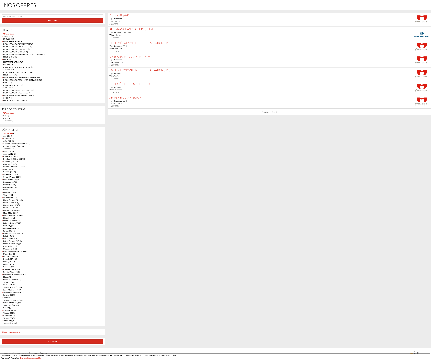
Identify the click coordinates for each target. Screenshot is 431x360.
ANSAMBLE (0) (9, 70)
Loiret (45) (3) (8, 236)
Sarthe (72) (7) (8, 282)
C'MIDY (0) (7, 98)
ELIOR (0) (7, 59)
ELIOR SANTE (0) (10, 75)
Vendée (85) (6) (9, 313)
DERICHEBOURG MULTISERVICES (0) (18, 90)
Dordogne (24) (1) (10, 182)
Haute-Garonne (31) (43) (13, 200)
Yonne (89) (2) (8, 320)
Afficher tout (8, 34)
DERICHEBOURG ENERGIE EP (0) (16, 49)
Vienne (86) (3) (9, 315)
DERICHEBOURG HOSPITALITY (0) (17, 46)
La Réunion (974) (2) (11, 228)
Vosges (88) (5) (9, 318)
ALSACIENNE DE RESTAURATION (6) (18, 72)
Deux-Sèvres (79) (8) (11, 179)
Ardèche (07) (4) (9, 149)
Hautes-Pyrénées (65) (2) (13, 210)
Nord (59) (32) (9, 261)
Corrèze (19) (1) (9, 172)
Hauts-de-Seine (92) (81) (13, 215)
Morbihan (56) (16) (10, 256)
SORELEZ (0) (8, 36)
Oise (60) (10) (8, 264)
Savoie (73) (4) (9, 285)
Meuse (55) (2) (9, 254)
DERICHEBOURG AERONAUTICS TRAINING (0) (22, 80)
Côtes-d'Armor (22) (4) (12, 177)
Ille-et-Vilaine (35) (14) (12, 220)
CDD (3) (6, 118)
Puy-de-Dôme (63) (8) (11, 272)
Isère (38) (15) (8, 226)
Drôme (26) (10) (9, 185)
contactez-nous (41, 353)
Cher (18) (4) (8, 169)
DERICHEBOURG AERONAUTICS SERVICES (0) (22, 77)
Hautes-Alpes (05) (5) (11, 205)
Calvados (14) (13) (10, 161)
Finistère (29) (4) (9, 192)
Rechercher (52, 20)
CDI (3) (6, 115)
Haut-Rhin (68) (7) (10, 213)
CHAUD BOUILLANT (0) (13, 85)
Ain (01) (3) (7, 136)
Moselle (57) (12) (10, 259)
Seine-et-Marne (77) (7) (12, 287)
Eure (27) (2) (8, 190)
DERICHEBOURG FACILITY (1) (15, 41)
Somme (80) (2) (9, 295)
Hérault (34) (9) (9, 218)
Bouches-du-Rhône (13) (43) (14, 159)
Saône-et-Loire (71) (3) (12, 279)
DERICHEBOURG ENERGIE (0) (15, 52)
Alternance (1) (8, 121)
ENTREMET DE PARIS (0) (13, 62)
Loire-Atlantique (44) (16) (13, 233)
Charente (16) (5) (10, 164)
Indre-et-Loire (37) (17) (12, 223)
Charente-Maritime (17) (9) (14, 167)
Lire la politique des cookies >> (32, 358)
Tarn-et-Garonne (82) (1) (13, 300)
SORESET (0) (8, 82)
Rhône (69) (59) (9, 277)
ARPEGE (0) (8, 87)
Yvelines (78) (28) (10, 323)
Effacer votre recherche (11, 332)
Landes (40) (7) (9, 231)
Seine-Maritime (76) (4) (12, 290)
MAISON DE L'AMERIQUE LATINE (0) (18, 67)
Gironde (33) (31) (10, 197)
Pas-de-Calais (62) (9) (11, 269)
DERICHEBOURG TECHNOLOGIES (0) (18, 95)
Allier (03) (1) (8, 141)
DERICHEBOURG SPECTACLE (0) (16, 93)
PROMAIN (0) (8, 64)
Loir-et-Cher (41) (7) (11, 238)
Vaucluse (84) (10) (10, 310)
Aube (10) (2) (8, 151)
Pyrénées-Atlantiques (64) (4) (14, 274)
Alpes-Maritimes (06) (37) (13, 146)
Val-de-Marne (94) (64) (12, 302)
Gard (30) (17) (8, 195)
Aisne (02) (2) (8, 138)
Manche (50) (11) (10, 246)
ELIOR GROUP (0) (10, 57)
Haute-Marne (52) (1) (11, 203)
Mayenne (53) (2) (10, 249)
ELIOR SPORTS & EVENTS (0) (15, 100)
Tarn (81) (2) (8, 297)
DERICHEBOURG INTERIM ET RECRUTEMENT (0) (24, 54)
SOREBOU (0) (8, 39)
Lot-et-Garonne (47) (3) (12, 241)
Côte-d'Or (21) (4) (10, 174)
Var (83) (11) (8, 308)
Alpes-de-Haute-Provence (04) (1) (16, 143)
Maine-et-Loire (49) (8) (12, 244)
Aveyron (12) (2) (9, 154)
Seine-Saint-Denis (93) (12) (13, 292)
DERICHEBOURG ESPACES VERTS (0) (18, 44)
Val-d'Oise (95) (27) (11, 305)
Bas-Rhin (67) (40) (10, 156)
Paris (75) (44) (8, 267)
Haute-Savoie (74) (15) (12, 208)
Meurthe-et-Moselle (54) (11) (14, 251)
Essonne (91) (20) (10, 187)
